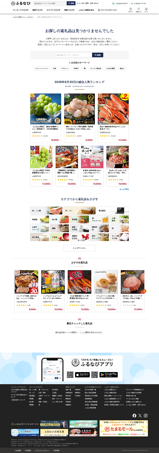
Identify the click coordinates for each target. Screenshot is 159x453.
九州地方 (77, 396)
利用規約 (28, 450)
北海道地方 (69, 392)
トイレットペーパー (41, 68)
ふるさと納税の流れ (110, 392)
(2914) (79, 136)
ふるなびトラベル (140, 3)
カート (146, 11)
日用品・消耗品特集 (91, 405)
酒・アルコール (96, 219)
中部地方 (68, 402)
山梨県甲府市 (36, 132)
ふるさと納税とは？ (110, 389)
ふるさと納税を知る (86, 10)
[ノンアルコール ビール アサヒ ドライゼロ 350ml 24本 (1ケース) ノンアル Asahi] (53, 282)
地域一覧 (68, 389)
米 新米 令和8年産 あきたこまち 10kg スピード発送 (92, 171)
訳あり (122, 68)
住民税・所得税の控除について (114, 405)
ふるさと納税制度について (112, 399)
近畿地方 (68, 405)
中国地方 (77, 389)
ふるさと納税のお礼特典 (133, 392)
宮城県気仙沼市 (105, 132)
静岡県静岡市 (112, 176)
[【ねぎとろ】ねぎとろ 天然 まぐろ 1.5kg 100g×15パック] (117, 157)
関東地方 (68, 399)
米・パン (68, 210)
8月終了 (76, 68)
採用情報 (56, 450)
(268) (83, 305)
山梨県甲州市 (36, 176)
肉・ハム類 (36, 210)
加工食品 (35, 237)
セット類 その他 (57, 402)
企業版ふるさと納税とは (133, 402)
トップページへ (79, 248)
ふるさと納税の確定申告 (112, 402)
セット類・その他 (116, 237)
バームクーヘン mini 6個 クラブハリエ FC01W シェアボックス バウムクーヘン (106, 297)
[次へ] (144, 291)
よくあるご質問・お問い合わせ (88, 3)
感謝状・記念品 (75, 237)
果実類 (31, 399)
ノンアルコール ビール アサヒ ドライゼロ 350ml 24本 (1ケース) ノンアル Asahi (53, 297)
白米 (54, 68)
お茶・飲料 (114, 219)
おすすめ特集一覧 (90, 389)
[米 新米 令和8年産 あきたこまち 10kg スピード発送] (92, 157)
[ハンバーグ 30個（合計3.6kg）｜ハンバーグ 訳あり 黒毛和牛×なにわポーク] (26, 282)
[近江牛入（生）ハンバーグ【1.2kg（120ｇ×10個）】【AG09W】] (132, 282)
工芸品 (54, 237)
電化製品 (102, 210)
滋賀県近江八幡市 (102, 302)
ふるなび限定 (110, 68)
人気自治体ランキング (18, 400)
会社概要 (18, 450)
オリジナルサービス (109, 10)
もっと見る (124, 189)
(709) (121, 180)
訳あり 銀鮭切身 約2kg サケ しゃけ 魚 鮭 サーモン (112, 128)
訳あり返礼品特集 (90, 392)
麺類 (54, 228)
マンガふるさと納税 (132, 399)
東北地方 (68, 396)
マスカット (65, 68)
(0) (135, 305)
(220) (109, 305)
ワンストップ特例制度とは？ (135, 389)
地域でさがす (37, 10)
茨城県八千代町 (88, 176)
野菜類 (74, 219)
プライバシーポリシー (42, 450)
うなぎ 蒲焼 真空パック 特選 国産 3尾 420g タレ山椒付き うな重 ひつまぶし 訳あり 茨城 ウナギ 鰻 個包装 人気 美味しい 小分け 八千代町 (79, 297)
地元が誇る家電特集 (91, 402)
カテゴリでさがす (54, 10)
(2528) (113, 136)
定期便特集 (88, 399)
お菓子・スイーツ (35, 228)
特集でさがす (69, 10)
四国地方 (77, 392)
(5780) (70, 180)
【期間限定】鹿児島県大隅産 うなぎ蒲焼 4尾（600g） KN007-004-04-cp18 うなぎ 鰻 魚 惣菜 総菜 (67, 171)
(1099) (96, 180)
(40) (28, 305)
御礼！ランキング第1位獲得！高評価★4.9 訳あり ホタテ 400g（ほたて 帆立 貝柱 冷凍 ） (79, 128)
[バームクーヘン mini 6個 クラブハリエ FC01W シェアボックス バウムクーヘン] (106, 282)
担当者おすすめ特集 (91, 396)
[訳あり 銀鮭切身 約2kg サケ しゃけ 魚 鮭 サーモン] (113, 109)
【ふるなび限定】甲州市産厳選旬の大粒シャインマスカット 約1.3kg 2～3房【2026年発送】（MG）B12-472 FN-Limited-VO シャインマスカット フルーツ (41, 171)
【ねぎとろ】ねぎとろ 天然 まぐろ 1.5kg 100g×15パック (117, 171)
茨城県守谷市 (47, 302)
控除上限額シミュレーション (113, 396)
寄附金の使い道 (131, 396)
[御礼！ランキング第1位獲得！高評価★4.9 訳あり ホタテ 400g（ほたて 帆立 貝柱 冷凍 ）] (79, 109)
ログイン (130, 11)
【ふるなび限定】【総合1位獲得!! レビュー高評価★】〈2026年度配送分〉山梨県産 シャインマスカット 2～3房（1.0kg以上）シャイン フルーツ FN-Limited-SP (45, 128)
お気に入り (139, 11)
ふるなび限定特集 (90, 408)
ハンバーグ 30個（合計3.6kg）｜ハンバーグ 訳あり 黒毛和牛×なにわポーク (26, 297)
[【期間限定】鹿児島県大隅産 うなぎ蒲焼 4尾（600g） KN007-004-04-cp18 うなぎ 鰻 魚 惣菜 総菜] (67, 157)
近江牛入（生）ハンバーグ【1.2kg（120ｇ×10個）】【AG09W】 (132, 297)
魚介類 (54, 219)
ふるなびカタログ (121, 3)
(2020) (45, 136)
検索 (99, 55)
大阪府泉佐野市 (22, 302)
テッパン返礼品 (95, 68)
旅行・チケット (95, 237)
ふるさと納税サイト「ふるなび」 (23, 17)
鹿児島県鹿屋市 (63, 176)
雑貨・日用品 (74, 228)
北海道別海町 (70, 132)
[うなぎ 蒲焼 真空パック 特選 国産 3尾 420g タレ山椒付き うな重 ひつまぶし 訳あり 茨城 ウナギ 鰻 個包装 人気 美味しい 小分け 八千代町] (79, 282)
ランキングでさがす (21, 10)
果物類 (34, 219)
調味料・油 (95, 228)
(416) (56, 305)
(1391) (45, 180)
